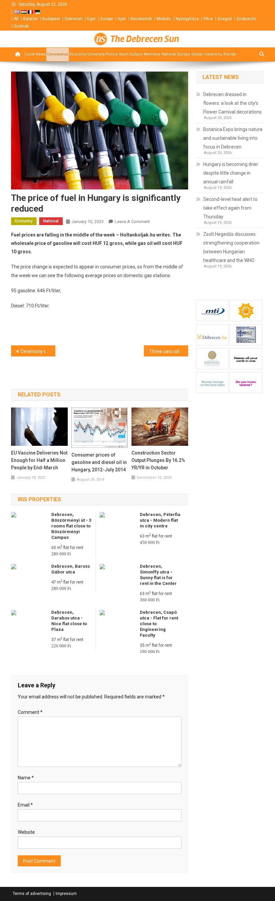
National (169, 54)
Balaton (30, 18)
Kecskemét (141, 18)
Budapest (51, 18)
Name (26, 777)
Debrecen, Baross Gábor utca (70, 569)
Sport (123, 54)
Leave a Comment (132, 221)
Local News (35, 54)
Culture (136, 54)
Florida (230, 54)
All (16, 18)
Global (197, 54)
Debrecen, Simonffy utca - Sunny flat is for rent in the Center (158, 575)
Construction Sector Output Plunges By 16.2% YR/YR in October (158, 460)
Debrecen (73, 18)
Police (112, 54)
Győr (122, 18)
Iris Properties (39, 499)
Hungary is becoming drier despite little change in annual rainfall (230, 173)
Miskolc (164, 18)
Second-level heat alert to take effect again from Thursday (230, 208)
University (96, 54)
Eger (91, 18)
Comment (30, 712)
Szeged (225, 18)
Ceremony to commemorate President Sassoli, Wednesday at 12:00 (37, 351)
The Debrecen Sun (144, 39)
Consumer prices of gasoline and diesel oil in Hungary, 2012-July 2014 (99, 462)
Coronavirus (57, 54)
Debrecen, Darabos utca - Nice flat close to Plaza (69, 621)
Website (26, 832)
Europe (106, 18)
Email (25, 805)
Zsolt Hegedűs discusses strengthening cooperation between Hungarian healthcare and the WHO (231, 247)
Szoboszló (246, 18)
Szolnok (21, 26)
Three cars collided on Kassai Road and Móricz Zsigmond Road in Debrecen (168, 351)
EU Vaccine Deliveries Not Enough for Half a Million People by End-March (39, 460)
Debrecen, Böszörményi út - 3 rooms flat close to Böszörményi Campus (71, 526)
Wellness (152, 54)
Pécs (208, 18)
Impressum (66, 893)
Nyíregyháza (187, 18)
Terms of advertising (32, 893)
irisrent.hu (213, 54)
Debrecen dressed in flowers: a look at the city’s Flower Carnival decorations (232, 103)
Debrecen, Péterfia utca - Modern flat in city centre (160, 520)
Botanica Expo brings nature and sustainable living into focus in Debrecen (233, 138)
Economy (77, 54)
